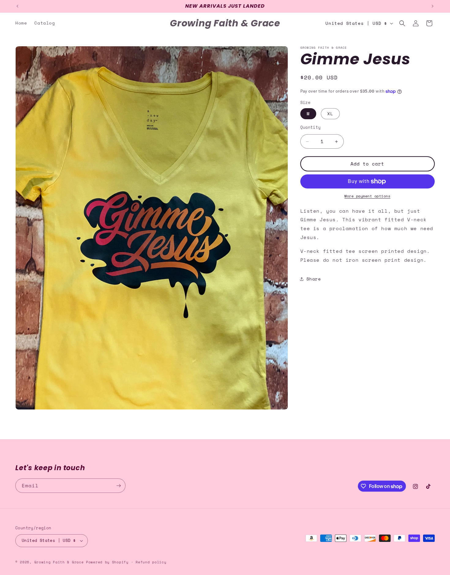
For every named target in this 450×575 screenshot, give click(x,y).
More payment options (367, 196)
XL (330, 114)
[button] (402, 23)
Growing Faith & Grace (59, 562)
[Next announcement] (432, 6)
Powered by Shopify (107, 562)
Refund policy (151, 561)
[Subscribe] (118, 485)
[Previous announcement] (17, 6)
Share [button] (313, 279)
